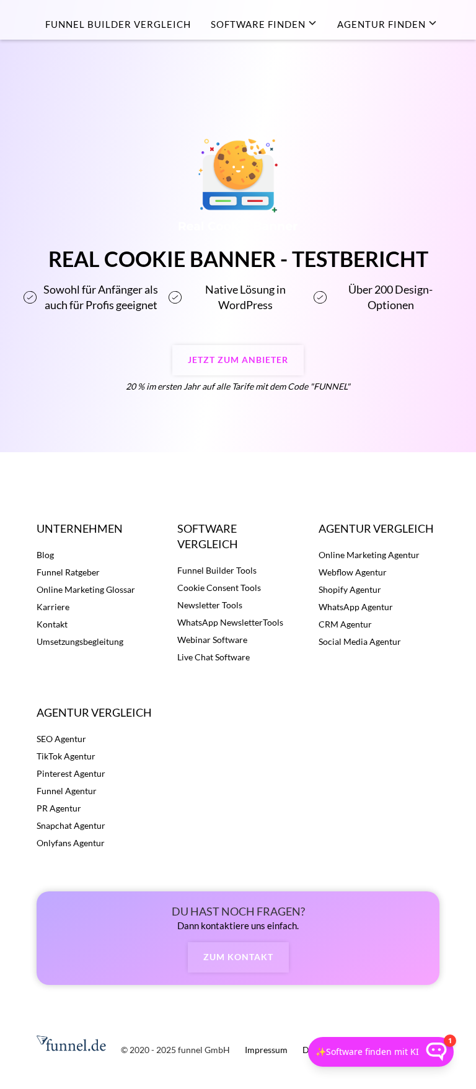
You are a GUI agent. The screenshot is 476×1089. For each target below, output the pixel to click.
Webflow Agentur (353, 572)
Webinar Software (212, 639)
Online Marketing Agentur (369, 554)
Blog (45, 554)
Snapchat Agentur (71, 825)
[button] (264, 24)
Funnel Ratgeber (68, 572)
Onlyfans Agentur (71, 843)
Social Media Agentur (360, 641)
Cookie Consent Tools (219, 587)
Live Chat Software (213, 657)
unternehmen (80, 528)
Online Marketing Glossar (86, 589)
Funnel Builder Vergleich (118, 24)
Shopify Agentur (350, 589)
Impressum (266, 1049)
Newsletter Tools (209, 605)
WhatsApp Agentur (356, 606)
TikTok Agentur (66, 756)
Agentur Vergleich (376, 528)
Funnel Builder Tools (217, 570)
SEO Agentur (61, 738)
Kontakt (52, 624)
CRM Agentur (345, 624)
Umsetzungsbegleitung (80, 641)
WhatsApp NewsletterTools (230, 622)
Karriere (53, 606)
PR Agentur (59, 808)
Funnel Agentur (67, 790)
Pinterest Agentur (71, 773)
